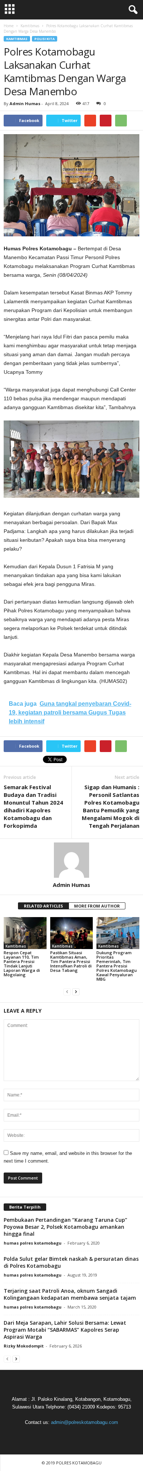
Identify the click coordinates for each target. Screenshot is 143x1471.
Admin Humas (25, 103)
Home (9, 25)
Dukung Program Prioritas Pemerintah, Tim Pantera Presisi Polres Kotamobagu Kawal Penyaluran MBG (116, 966)
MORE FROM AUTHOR (97, 906)
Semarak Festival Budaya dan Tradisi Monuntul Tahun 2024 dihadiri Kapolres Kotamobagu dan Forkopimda (33, 806)
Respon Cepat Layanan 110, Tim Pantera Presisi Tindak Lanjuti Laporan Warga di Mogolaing (22, 963)
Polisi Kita (44, 38)
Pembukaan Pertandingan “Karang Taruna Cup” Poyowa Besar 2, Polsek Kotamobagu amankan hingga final (65, 1226)
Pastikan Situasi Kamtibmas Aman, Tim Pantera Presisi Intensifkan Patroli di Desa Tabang (71, 961)
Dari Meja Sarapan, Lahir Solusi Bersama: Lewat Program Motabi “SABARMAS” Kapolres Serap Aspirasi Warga (65, 1329)
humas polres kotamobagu (33, 1243)
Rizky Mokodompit (24, 1346)
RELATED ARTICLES (43, 906)
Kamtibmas (16, 38)
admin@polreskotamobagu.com (84, 1422)
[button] (132, 10)
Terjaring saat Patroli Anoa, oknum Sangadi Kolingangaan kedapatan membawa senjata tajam (70, 1294)
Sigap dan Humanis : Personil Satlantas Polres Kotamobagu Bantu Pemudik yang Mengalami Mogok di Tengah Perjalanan (110, 806)
